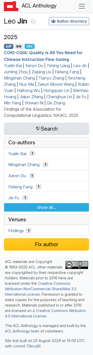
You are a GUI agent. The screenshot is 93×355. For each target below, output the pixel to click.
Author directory (72, 21)
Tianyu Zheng (51, 78)
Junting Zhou (16, 71)
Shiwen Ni (34, 102)
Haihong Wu (28, 90)
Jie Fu (80, 96)
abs (30, 46)
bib (18, 46)
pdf (8, 46)
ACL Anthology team (22, 331)
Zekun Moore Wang (55, 84)
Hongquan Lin (56, 90)
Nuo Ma (26, 84)
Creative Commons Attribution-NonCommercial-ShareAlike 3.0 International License (40, 288)
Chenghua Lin (59, 96)
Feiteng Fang (67, 71)
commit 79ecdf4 (27, 346)
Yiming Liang (58, 65)
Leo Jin (80, 65)
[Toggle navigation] (82, 6)
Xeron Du (34, 65)
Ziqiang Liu (41, 71)
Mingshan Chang (19, 78)
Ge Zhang (56, 102)
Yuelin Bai (13, 65)
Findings (16, 230)
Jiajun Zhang (31, 96)
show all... (46, 207)
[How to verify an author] (32, 21)
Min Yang (12, 102)
